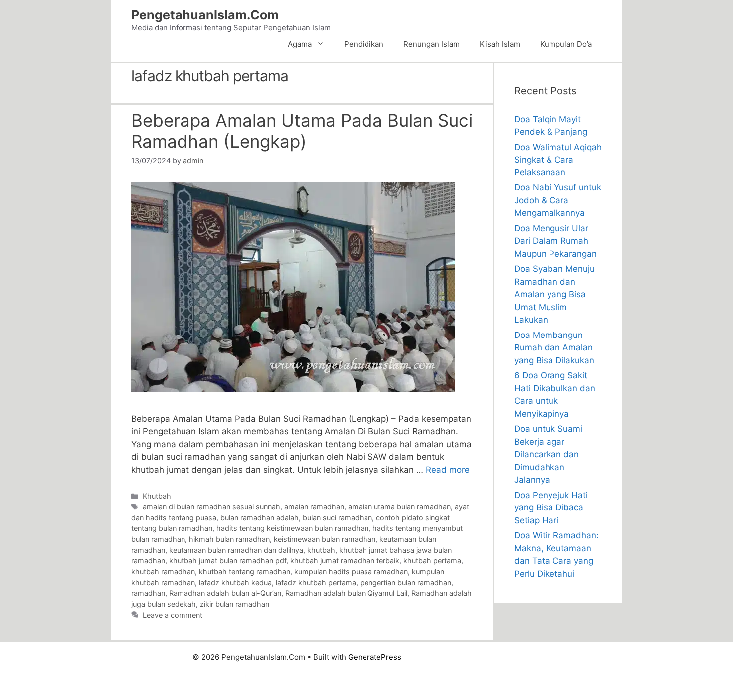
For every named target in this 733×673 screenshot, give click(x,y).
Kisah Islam (500, 44)
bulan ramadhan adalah (259, 517)
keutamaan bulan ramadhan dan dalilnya (236, 550)
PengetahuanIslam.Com (205, 14)
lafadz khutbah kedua (235, 582)
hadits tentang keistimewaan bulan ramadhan (292, 528)
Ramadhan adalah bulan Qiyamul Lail (346, 593)
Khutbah (157, 496)
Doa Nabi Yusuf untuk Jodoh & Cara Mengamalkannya (557, 200)
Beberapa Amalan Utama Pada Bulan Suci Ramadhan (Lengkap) (302, 131)
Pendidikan (363, 44)
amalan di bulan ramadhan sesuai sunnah (211, 507)
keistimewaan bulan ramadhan (324, 539)
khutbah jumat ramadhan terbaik (344, 560)
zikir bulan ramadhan (234, 604)
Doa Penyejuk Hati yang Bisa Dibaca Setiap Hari (551, 507)
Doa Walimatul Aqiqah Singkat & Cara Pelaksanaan (558, 159)
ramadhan (148, 593)
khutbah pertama (432, 560)
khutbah (321, 550)
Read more (448, 470)
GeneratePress (374, 657)
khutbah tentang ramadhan (244, 571)
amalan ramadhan (314, 507)
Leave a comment (172, 615)
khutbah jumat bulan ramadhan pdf (227, 560)
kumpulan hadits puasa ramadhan (351, 571)
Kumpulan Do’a (566, 44)
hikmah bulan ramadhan (229, 539)
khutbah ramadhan (163, 571)
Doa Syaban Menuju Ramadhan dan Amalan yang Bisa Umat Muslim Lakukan (554, 294)
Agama (300, 44)
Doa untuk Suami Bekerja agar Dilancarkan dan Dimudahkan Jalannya (548, 454)
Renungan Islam (431, 44)
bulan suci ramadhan (337, 517)
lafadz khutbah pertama (316, 582)
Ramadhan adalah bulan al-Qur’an (225, 593)
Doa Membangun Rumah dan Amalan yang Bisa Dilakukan (554, 347)
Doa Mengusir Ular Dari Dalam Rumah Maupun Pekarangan (555, 241)
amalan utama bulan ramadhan (399, 507)
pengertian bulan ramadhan (405, 582)
